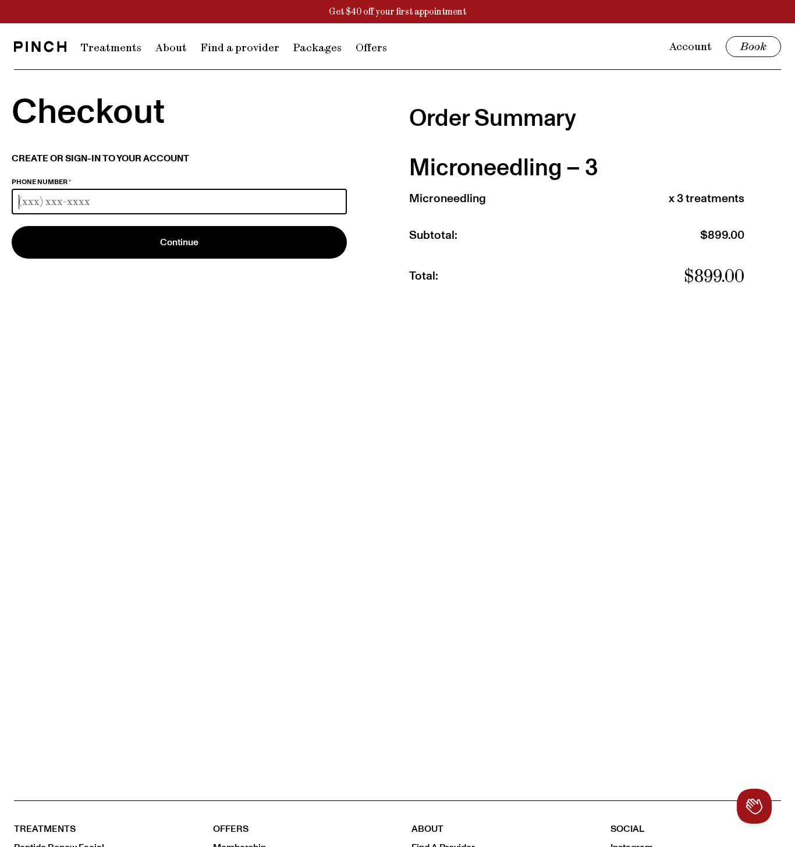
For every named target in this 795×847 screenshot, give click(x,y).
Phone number (41, 182)
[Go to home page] (40, 46)
